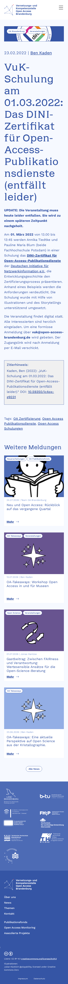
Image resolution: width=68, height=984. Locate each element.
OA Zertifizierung (26, 419)
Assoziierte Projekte (17, 933)
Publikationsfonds (15, 922)
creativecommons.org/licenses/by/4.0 (39, 959)
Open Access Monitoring (19, 927)
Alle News (34, 769)
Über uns (10, 897)
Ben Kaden (41, 52)
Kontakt (9, 913)
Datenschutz (39, 979)
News (7, 902)
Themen (9, 908)
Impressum (23, 979)
